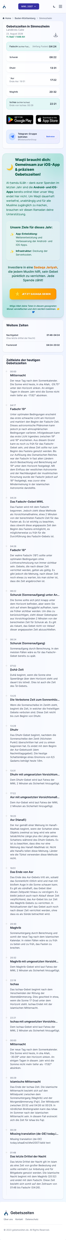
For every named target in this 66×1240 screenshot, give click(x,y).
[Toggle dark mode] (54, 6)
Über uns (8, 1219)
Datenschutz (31, 1219)
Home (8, 18)
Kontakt (19, 1219)
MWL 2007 (27, 6)
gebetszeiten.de (20, 1230)
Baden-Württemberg (25, 18)
